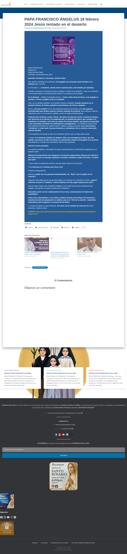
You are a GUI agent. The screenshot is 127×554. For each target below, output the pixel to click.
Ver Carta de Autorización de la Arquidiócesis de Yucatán (65, 413)
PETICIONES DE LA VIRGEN (53, 4)
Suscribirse (63, 455)
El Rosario (44, 543)
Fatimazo (35, 543)
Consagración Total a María (59, 543)
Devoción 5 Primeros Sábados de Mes (83, 543)
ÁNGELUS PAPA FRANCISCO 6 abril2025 (17, 373)
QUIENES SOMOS (92, 4)
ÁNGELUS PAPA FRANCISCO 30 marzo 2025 (61, 373)
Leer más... (22, 385)
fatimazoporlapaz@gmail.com (65, 424)
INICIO (26, 4)
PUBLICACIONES (69, 4)
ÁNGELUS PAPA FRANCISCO (39, 267)
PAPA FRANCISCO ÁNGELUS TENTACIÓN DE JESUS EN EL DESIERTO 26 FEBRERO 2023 (60, 254)
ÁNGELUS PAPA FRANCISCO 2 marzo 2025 (103, 373)
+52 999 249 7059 (67, 429)
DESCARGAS (81, 4)
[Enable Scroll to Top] (123, 550)
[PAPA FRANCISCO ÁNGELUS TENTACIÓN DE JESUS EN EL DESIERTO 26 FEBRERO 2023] (63, 244)
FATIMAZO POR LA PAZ (36, 4)
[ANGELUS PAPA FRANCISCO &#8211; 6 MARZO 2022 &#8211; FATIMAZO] (36, 244)
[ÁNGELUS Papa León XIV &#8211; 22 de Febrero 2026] (89, 244)
